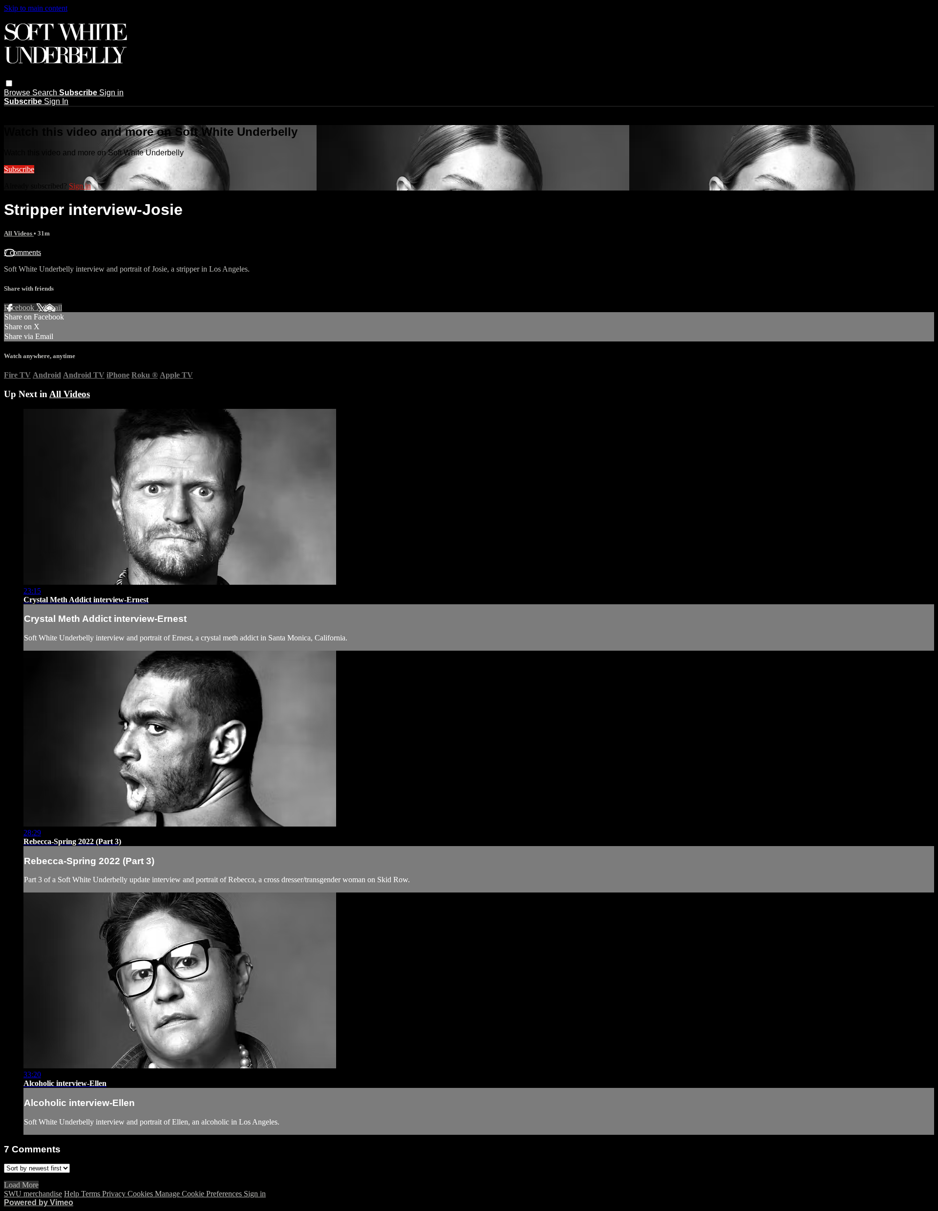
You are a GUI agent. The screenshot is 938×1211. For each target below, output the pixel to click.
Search (45, 92)
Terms (91, 1194)
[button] (9, 83)
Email (53, 307)
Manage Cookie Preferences (199, 1194)
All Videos (19, 233)
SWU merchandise (33, 1194)
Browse (18, 92)
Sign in (111, 92)
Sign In (56, 101)
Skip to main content (35, 8)
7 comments (22, 252)
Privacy (115, 1194)
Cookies (141, 1194)
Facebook (20, 307)
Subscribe (19, 169)
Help (72, 1194)
